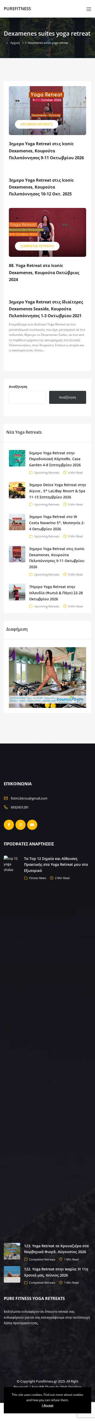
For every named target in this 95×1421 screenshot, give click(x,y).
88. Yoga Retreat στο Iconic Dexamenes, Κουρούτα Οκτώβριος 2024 (44, 272)
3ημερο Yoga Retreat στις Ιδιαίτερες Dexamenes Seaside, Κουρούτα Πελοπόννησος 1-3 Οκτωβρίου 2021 (46, 308)
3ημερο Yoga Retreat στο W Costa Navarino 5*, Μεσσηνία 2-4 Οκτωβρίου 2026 (57, 522)
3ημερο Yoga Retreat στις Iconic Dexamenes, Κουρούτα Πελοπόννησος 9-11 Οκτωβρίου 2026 (46, 150)
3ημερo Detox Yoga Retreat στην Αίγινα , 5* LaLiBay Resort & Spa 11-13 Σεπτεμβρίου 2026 (57, 490)
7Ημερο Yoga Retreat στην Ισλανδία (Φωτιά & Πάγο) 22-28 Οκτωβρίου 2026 (56, 592)
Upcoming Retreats (36, 124)
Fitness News (37, 878)
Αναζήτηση (18, 386)
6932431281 (20, 807)
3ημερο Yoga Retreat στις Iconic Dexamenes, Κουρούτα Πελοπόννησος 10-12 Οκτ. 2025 (41, 187)
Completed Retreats (37, 246)
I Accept (47, 1405)
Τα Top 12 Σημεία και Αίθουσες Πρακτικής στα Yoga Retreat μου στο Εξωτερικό (56, 864)
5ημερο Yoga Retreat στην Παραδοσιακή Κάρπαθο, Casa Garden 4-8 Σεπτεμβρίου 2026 (55, 459)
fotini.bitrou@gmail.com (29, 798)
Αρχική (15, 43)
